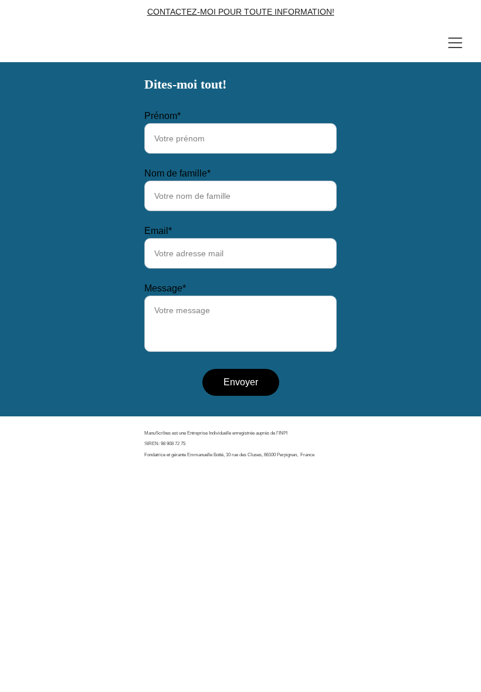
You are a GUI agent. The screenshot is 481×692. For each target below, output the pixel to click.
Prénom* (162, 116)
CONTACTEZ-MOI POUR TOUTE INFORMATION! (240, 11)
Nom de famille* (177, 173)
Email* (158, 231)
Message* (165, 288)
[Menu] (455, 43)
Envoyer (240, 382)
